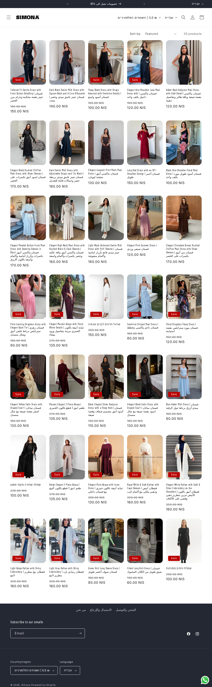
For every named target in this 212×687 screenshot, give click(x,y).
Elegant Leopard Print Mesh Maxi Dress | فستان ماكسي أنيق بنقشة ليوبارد (105, 173)
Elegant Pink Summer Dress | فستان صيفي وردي (142, 247)
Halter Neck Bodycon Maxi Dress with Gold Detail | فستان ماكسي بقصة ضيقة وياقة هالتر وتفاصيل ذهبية (183, 95)
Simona (25, 684)
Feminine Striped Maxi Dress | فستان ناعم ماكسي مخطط (142, 325)
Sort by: (135, 33)
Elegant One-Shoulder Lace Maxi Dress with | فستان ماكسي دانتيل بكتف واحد (143, 93)
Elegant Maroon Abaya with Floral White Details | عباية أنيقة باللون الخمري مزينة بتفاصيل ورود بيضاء (66, 329)
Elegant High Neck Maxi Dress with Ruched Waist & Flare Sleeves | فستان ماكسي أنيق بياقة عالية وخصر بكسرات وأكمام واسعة (67, 250)
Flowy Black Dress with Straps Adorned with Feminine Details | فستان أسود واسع (104, 93)
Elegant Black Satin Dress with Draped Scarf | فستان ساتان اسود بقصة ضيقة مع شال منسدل (142, 409)
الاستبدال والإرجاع (101, 609)
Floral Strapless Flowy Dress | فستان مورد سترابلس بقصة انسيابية (182, 327)
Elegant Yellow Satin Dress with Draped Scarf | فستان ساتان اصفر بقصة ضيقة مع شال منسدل (26, 409)
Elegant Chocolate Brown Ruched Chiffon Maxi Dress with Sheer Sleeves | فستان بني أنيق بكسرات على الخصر (183, 250)
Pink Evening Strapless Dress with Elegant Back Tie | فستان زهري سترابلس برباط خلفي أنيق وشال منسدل (28, 329)
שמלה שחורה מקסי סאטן (25, 484)
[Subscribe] (80, 633)
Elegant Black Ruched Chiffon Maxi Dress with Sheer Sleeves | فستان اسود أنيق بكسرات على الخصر (28, 175)
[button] (8, 17)
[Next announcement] (144, 4)
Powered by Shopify (43, 684)
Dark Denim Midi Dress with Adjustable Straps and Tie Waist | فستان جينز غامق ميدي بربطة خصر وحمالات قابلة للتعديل (66, 175)
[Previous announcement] (67, 4)
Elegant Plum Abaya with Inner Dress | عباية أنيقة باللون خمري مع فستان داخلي (105, 488)
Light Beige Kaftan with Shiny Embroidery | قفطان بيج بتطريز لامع (27, 572)
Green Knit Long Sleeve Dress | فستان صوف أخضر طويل (104, 570)
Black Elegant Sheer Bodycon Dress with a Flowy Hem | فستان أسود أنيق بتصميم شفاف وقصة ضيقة (105, 409)
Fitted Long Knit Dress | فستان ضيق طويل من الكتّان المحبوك (144, 570)
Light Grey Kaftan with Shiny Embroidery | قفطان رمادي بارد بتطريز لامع (66, 572)
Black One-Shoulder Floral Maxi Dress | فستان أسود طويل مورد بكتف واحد (183, 173)
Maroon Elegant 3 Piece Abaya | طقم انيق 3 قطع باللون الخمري (66, 406)
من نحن (81, 609)
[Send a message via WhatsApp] (205, 680)
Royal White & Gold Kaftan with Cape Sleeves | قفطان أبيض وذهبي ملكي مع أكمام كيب (143, 488)
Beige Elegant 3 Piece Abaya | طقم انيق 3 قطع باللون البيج (65, 486)
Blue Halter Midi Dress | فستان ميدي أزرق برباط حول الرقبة (182, 406)
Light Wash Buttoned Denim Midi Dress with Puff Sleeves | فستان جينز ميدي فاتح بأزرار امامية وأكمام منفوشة (105, 250)
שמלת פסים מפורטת (179, 568)
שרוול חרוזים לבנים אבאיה (104, 324)
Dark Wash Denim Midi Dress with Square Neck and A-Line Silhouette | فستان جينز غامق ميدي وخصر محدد (67, 95)
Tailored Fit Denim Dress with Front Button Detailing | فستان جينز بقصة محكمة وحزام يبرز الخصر (26, 95)
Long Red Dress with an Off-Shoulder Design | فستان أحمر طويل (143, 173)
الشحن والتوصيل (126, 609)
